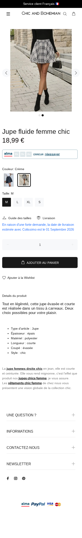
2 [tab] (43, 115)
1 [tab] (39, 115)
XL (28, 202)
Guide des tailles (19, 218)
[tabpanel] (41, 70)
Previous (6, 73)
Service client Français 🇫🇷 (41, 4)
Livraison (49, 218)
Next (76, 73)
